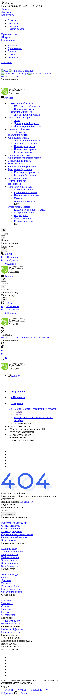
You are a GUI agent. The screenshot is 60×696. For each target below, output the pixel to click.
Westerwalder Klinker (12, 551)
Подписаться (9, 514)
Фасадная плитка (10, 525)
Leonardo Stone (9, 548)
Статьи (5, 612)
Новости (12, 45)
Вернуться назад (10, 501)
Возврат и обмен (10, 586)
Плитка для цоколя (11, 531)
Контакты (13, 57)
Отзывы (12, 54)
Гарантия (13, 26)
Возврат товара (16, 28)
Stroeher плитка (9, 560)
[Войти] (2, 347)
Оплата (12, 20)
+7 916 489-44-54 (10, 623)
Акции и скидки (10, 574)
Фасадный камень (11, 528)
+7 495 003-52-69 (10, 620)
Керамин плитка (10, 563)
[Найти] (4, 249)
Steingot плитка (9, 566)
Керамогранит (9, 540)
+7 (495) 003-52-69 (11, 76)
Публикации (15, 48)
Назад (18, 411)
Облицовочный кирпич (14, 537)
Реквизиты (14, 51)
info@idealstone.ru (10, 632)
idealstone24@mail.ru (12, 629)
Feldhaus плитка (10, 557)
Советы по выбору (11, 589)
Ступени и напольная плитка (17, 534)
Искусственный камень (14, 522)
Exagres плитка (9, 554)
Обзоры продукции (12, 591)
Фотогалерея (8, 615)
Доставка (13, 23)
